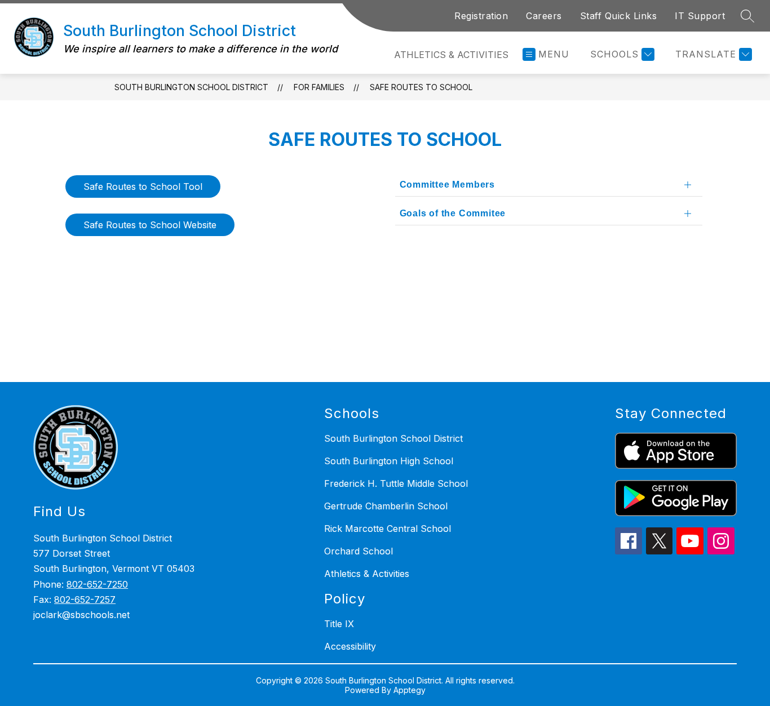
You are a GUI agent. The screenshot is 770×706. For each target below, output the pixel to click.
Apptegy (409, 690)
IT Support (700, 15)
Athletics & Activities (451, 54)
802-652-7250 (97, 584)
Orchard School (358, 551)
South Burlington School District (191, 87)
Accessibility (350, 646)
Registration (481, 15)
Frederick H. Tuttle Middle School (396, 483)
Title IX (339, 623)
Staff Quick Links (618, 15)
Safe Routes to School (421, 87)
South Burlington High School (388, 461)
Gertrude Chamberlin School (386, 506)
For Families (319, 87)
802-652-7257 (85, 599)
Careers (544, 15)
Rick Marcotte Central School (387, 528)
